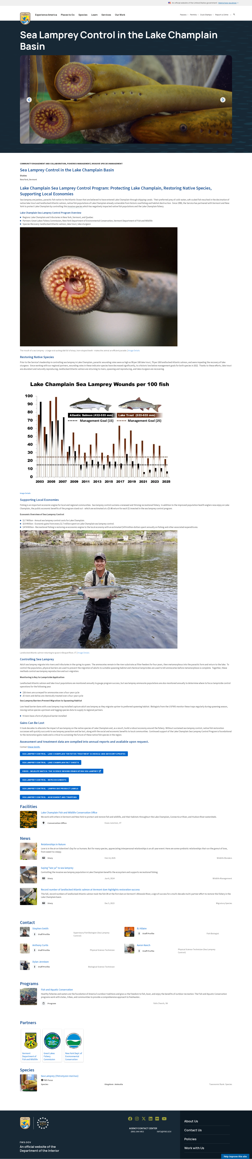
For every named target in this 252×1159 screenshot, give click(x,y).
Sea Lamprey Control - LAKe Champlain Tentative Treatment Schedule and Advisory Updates (73, 753)
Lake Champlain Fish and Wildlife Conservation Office (69, 812)
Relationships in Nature (53, 844)
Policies (190, 1139)
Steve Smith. (34, 746)
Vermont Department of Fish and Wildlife (30, 1056)
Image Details (134, 350)
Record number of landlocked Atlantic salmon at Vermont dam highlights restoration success (90, 889)
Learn (94, 14)
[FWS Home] (25, 18)
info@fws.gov (164, 1131)
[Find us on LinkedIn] (151, 1119)
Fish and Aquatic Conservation (57, 989)
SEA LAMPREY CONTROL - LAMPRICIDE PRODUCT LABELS (50, 788)
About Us (191, 1121)
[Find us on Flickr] (158, 1119)
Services (106, 14)
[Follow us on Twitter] (145, 1119)
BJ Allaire (142, 928)
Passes (183, 14)
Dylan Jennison (40, 961)
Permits (193, 14)
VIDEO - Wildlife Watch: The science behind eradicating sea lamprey (60, 771)
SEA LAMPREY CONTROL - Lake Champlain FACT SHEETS (50, 762)
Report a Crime (221, 14)
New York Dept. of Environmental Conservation (73, 1056)
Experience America (46, 14)
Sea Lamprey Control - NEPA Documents (44, 779)
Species (82, 14)
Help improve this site (235, 1156)
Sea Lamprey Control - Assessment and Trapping (49, 797)
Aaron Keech (143, 945)
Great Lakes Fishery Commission (49, 1056)
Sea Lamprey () (59, 1076)
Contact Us (193, 1130)
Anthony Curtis (40, 945)
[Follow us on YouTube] (165, 1119)
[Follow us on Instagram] (138, 1119)
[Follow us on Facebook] (131, 1119)
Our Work (120, 14)
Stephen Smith (40, 928)
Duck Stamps (206, 14)
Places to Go (68, 14)
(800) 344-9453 (137, 1131)
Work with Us (194, 1148)
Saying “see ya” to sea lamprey (57, 867)
